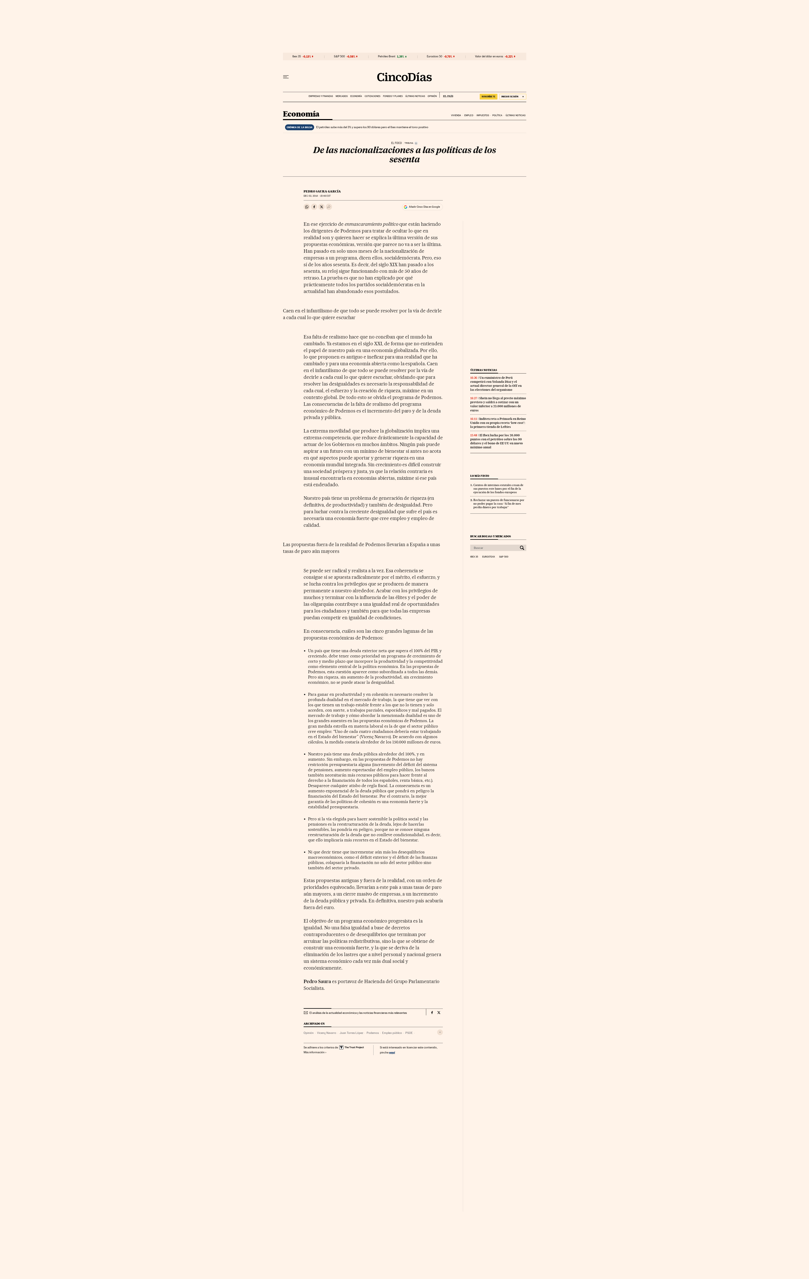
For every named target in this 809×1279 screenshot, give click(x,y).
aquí (392, 1052)
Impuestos (483, 115)
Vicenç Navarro (326, 1032)
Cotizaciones (372, 96)
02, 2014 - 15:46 (317, 196)
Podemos (373, 1032)
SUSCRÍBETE (489, 96)
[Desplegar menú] (286, 76)
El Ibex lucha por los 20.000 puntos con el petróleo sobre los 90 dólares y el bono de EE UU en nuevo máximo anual (496, 441)
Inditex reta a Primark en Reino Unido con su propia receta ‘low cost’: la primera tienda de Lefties (498, 423)
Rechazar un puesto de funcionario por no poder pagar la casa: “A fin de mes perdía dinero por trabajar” (498, 503)
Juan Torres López (351, 1032)
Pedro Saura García (322, 191)
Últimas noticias (415, 96)
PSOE (409, 1032)
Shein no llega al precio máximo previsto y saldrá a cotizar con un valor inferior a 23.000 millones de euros (498, 404)
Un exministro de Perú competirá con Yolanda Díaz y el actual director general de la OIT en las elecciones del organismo (496, 384)
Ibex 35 (296, 56)
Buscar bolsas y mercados (490, 536)
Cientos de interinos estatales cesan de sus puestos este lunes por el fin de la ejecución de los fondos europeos (498, 488)
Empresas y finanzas (321, 96)
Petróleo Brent (386, 56)
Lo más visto (479, 475)
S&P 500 (339, 56)
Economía (356, 96)
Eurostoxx (488, 557)
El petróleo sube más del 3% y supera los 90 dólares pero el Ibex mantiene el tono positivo (372, 127)
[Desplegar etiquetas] (440, 1032)
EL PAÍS (446, 95)
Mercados (342, 96)
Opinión (432, 96)
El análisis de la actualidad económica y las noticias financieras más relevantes (358, 1012)
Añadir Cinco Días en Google (424, 206)
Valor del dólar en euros (489, 56)
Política (497, 115)
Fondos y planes (393, 96)
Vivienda (456, 115)
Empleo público (392, 1032)
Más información (314, 1052)
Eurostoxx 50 (434, 56)
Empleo (468, 115)
